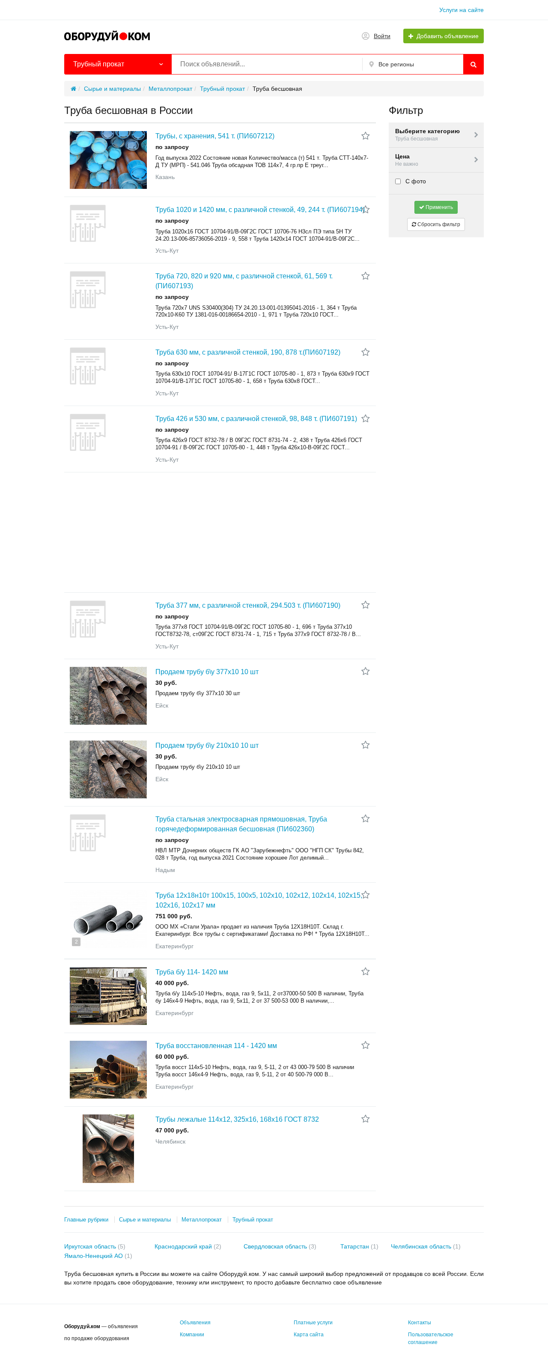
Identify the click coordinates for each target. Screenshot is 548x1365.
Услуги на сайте (461, 9)
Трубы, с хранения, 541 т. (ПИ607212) (214, 136)
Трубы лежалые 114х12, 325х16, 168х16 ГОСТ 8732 (237, 1119)
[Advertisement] (220, 532)
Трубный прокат (252, 1219)
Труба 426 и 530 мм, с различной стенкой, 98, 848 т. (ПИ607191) (256, 418)
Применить (438, 207)
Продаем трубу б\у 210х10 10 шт (207, 745)
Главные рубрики (86, 1219)
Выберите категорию (427, 135)
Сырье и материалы (145, 1219)
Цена (406, 160)
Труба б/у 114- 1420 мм (191, 972)
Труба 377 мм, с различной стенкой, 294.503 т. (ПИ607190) (247, 605)
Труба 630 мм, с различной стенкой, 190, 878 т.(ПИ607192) (247, 352)
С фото (415, 181)
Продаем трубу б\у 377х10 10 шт (207, 671)
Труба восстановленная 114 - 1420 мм (216, 1045)
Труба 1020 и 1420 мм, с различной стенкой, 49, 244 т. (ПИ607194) (260, 209)
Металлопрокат (202, 1219)
